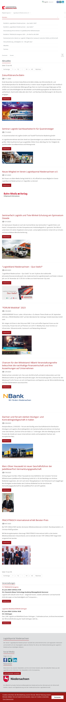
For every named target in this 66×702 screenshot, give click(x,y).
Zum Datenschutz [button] (8, 699)
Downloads (4, 55)
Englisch (51, 2)
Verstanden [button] (57, 697)
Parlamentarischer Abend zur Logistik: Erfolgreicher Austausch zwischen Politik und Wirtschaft (30, 38)
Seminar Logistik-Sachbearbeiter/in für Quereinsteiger (28, 128)
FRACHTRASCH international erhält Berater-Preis (25, 520)
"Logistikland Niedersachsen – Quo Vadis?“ (22, 266)
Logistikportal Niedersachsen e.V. (21, 13)
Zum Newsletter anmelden (12, 673)
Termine (5, 49)
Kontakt (12, 55)
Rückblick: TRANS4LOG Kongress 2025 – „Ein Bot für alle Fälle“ (21, 34)
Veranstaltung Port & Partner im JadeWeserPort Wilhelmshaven (21, 30)
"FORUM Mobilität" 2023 (14, 307)
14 (26, 69)
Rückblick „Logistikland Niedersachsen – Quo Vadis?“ (18, 27)
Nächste (38, 69)
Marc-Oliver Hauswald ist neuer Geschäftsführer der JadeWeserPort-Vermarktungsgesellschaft (27, 467)
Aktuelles (6, 45)
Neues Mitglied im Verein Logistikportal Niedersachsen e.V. (30, 171)
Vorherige (6, 69)
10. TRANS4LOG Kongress (10, 587)
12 (18, 69)
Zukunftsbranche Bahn (13, 75)
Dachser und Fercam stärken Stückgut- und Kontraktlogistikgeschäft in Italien (23, 418)
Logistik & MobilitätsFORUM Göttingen (14, 609)
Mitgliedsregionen (6, 13)
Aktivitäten (4, 17)
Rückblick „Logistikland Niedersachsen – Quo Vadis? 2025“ (20, 23)
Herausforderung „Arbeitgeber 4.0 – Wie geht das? (17, 42)
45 (32, 69)
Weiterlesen (6, 99)
